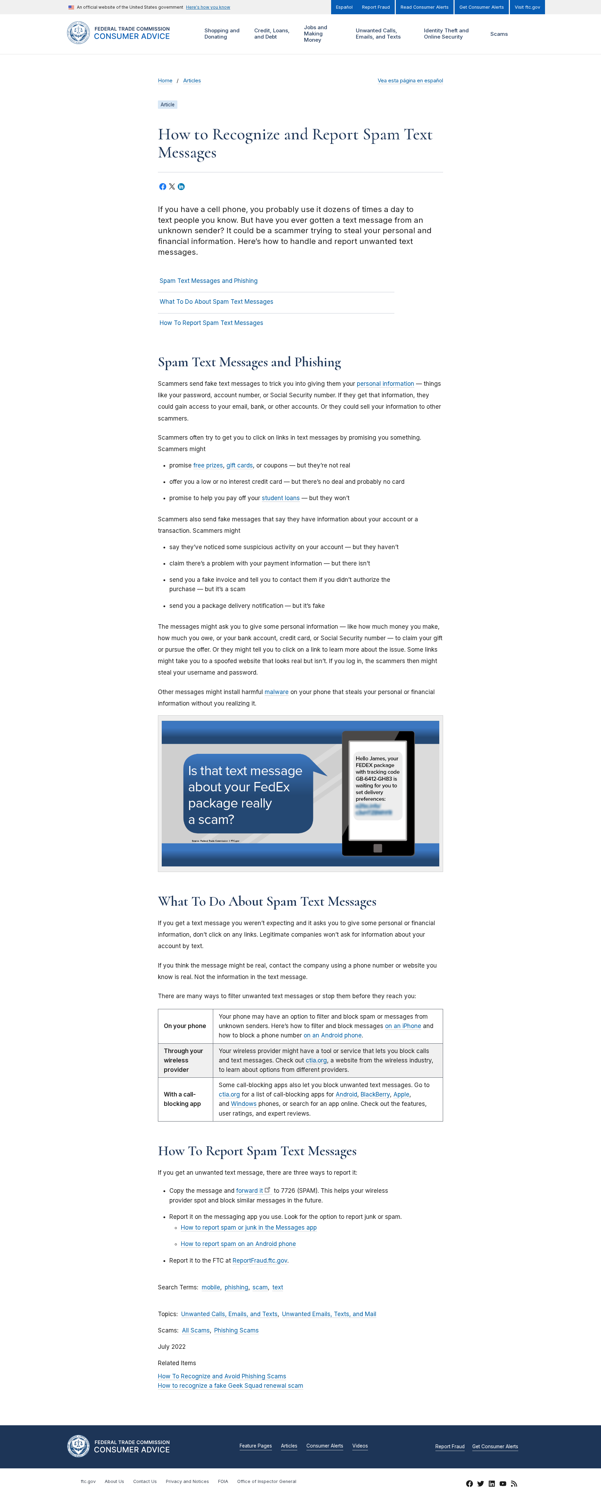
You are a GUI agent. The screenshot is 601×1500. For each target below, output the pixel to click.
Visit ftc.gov (527, 7)
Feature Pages (256, 1446)
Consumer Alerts (324, 1446)
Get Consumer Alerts (481, 7)
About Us (114, 1481)
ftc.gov (88, 1481)
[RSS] (514, 1485)
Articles (192, 81)
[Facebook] (469, 1485)
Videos (360, 1446)
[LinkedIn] (491, 1485)
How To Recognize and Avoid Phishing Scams (222, 1376)
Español (344, 7)
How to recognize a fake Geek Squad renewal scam (230, 1385)
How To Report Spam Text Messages (211, 322)
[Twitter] (480, 1485)
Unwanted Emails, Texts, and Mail (329, 1314)
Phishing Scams (236, 1330)
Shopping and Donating (221, 33)
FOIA (223, 1481)
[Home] (127, 40)
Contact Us (145, 1481)
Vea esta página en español (410, 81)
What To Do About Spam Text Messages (216, 301)
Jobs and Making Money (314, 33)
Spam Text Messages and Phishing (209, 280)
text (277, 1287)
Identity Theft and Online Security (445, 33)
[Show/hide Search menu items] (524, 34)
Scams (499, 34)
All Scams (196, 1330)
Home (165, 81)
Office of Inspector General (266, 1481)
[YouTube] (502, 1485)
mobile (211, 1287)
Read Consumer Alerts (425, 7)
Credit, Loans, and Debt (271, 33)
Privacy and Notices (187, 1481)
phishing (236, 1287)
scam (260, 1287)
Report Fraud (376, 7)
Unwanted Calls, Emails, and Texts (377, 33)
